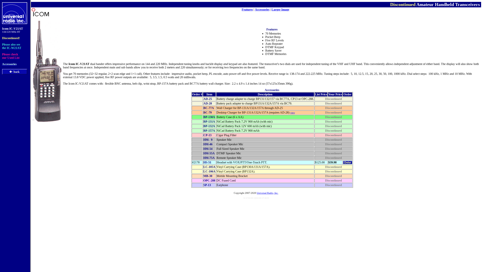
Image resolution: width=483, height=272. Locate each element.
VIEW (292, 113)
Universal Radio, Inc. (267, 193)
